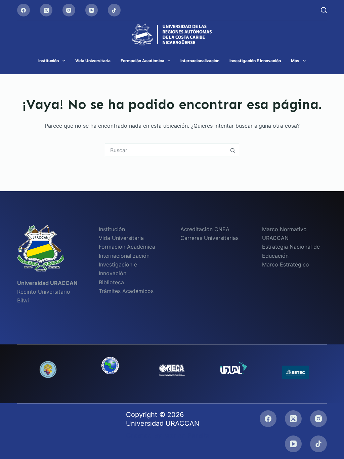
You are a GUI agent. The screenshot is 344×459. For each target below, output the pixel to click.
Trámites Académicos (126, 291)
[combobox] (165, 150)
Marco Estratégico (285, 264)
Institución (48, 60)
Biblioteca (111, 282)
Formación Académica (142, 60)
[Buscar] (324, 10)
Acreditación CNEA (204, 229)
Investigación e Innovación (255, 60)
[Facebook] (23, 10)
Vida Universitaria (93, 60)
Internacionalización (199, 60)
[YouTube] (91, 10)
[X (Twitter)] (46, 10)
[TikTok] (114, 10)
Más (295, 60)
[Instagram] (68, 10)
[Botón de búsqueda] (232, 150)
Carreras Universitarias (209, 238)
